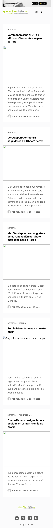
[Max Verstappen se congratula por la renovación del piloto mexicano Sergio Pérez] (26, 262)
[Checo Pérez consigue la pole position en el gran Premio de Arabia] (26, 449)
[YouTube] (36, 518)
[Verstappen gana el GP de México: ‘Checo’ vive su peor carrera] (26, 63)
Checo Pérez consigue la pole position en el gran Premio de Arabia (25, 423)
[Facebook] (17, 518)
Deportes (12, 30)
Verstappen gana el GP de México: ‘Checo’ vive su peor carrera (25, 38)
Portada (22, 323)
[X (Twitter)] (23, 518)
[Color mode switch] (36, 12)
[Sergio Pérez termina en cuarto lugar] (26, 354)
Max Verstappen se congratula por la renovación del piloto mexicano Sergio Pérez (26, 236)
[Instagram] (30, 518)
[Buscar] (42, 12)
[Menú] (48, 12)
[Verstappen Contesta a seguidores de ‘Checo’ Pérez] (26, 163)
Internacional (25, 415)
